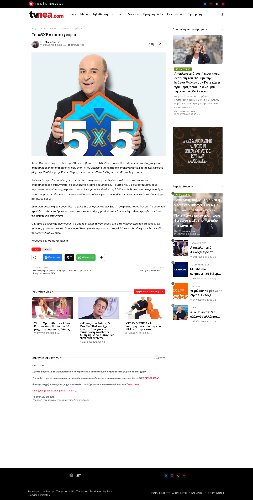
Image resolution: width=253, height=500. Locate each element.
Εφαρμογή (195, 14)
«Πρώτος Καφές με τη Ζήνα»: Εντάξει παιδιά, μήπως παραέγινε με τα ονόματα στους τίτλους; (206, 293)
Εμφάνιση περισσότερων (149, 291)
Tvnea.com (132, 384)
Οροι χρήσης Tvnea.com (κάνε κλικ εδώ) (54, 390)
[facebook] (205, 4)
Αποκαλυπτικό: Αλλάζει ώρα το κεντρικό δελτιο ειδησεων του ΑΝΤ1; (204, 250)
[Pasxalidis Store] (198, 172)
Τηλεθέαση (100, 14)
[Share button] (101, 257)
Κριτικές (117, 14)
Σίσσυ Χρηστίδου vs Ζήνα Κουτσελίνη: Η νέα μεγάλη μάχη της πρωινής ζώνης (52, 326)
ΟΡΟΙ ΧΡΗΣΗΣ (197, 493)
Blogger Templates (57, 491)
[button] (221, 14)
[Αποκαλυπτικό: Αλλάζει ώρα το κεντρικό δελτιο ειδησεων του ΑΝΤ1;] (180, 248)
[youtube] (223, 4)
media (53, 28)
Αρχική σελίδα (39, 28)
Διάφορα (133, 14)
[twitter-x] (217, 4)
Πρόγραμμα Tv (153, 14)
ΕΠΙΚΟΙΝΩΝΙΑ (216, 493)
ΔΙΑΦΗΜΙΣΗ (179, 493)
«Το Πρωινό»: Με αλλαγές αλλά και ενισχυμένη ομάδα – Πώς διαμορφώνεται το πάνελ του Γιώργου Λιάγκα (206, 314)
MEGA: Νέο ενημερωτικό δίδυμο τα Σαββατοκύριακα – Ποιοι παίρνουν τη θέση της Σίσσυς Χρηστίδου (206, 272)
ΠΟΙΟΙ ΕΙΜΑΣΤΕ (160, 493)
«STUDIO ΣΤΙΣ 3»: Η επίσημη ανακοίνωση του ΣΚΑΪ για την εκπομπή (143, 326)
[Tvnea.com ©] (46, 14)
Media (84, 14)
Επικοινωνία (175, 14)
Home (72, 14)
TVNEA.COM (151, 378)
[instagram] (211, 4)
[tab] (72, 14)
